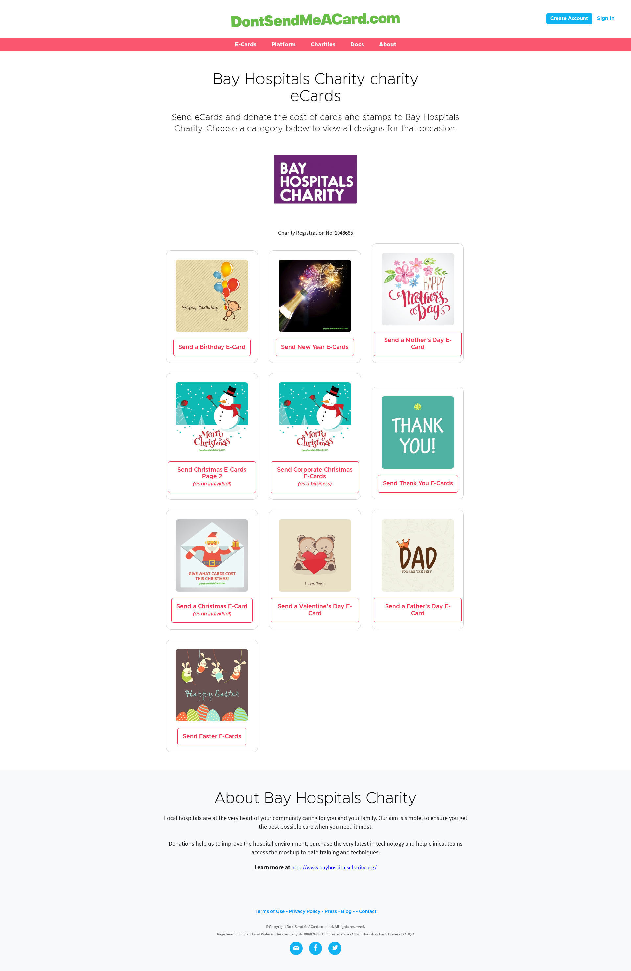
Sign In (606, 18)
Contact (367, 912)
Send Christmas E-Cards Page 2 (211, 476)
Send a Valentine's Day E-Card (315, 610)
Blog (346, 912)
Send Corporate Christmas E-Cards (315, 476)
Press (331, 912)
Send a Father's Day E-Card (418, 610)
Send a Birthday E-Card (211, 347)
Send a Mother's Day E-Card (418, 343)
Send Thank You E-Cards (418, 484)
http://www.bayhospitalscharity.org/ (334, 867)
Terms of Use (270, 912)
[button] (245, 44)
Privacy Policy (304, 912)
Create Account (569, 18)
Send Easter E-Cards (212, 737)
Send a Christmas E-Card (211, 610)
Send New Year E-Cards (315, 347)
